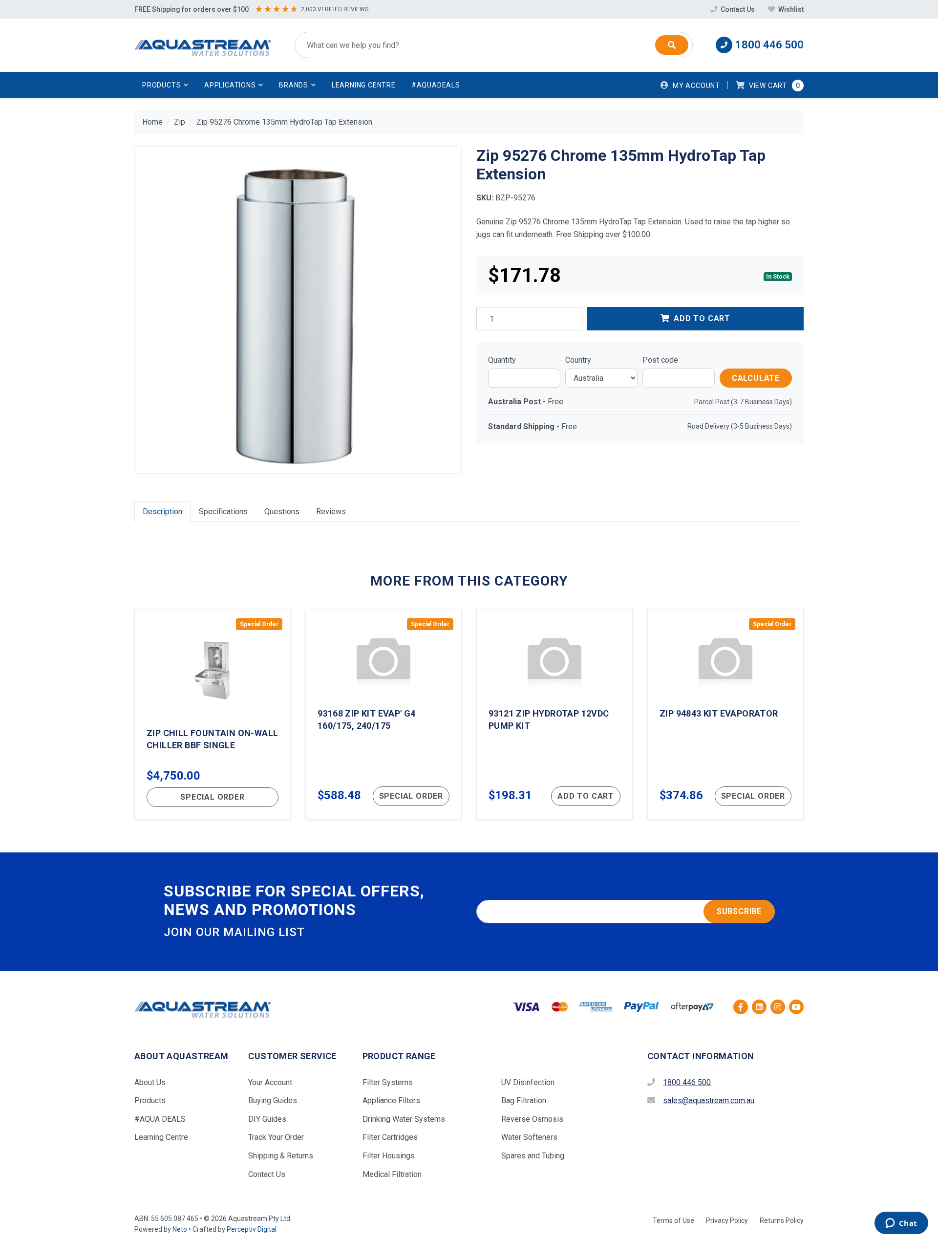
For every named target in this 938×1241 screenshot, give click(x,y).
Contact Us (737, 9)
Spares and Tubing (532, 1155)
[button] (165, 85)
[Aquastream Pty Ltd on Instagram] (777, 1007)
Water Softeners (529, 1137)
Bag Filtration (523, 1100)
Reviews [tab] (331, 511)
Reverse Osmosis (532, 1119)
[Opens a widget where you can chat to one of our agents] (901, 1224)
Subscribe (739, 911)
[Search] (671, 45)
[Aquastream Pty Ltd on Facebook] (740, 1007)
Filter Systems (387, 1082)
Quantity (502, 360)
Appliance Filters (391, 1100)
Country (578, 360)
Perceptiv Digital (252, 1229)
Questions (281, 511)
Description (162, 511)
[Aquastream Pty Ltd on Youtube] (796, 1007)
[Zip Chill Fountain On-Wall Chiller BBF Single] (212, 714)
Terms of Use (673, 1220)
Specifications (223, 511)
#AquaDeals (435, 85)
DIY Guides (267, 1119)
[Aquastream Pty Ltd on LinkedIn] (759, 1007)
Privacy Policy (727, 1220)
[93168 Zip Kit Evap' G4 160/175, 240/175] (383, 714)
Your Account (270, 1082)
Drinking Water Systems (403, 1119)
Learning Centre (364, 85)
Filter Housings (388, 1155)
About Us (150, 1082)
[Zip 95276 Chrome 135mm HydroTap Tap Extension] (298, 310)
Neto (179, 1229)
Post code (660, 360)
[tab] (162, 511)
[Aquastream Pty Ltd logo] (202, 45)
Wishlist (790, 9)
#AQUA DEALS (160, 1119)
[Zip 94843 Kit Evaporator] (725, 714)
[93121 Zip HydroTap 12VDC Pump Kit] (554, 714)
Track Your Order (276, 1137)
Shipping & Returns (280, 1155)
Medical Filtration (392, 1174)
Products (150, 1100)
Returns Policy (782, 1220)
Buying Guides (272, 1100)
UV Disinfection (527, 1082)
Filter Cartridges (390, 1137)
